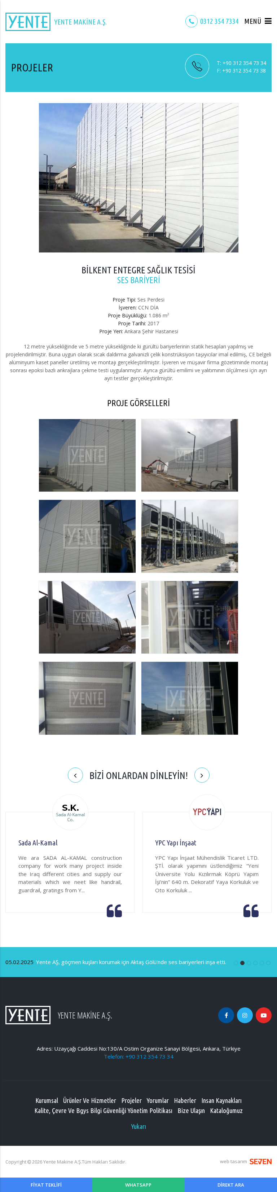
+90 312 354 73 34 (241, 63)
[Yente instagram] (245, 1015)
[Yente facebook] (226, 1015)
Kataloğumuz (226, 1110)
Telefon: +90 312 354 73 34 (138, 1056)
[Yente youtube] (264, 1015)
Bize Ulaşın (191, 1110)
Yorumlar (158, 1100)
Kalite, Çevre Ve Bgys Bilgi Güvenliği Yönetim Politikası (103, 1110)
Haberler (185, 1100)
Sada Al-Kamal (37, 843)
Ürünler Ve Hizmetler (89, 1100)
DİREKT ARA (230, 1185)
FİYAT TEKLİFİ (46, 1185)
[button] (258, 21)
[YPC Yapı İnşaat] (207, 813)
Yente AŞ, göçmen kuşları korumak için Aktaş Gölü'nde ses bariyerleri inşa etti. (115, 962)
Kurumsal (46, 1100)
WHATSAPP (138, 1185)
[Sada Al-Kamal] (70, 813)
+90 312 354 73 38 (241, 70)
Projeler (131, 1100)
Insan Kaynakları (221, 1100)
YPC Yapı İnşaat (175, 843)
